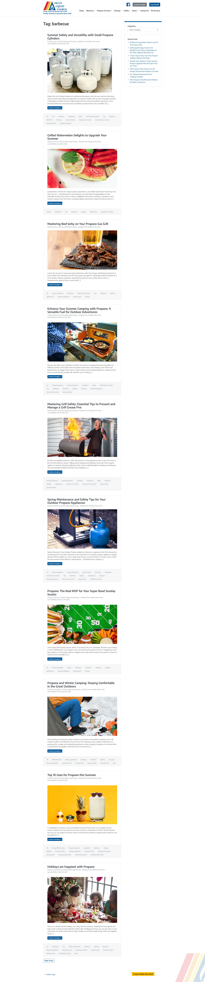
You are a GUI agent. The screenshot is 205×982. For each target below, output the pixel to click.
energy (106, 848)
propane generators (81, 950)
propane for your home (102, 120)
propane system (108, 950)
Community (55, 946)
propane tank (105, 763)
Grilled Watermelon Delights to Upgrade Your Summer (77, 136)
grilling (84, 212)
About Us (90, 11)
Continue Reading (54, 108)
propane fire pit (71, 120)
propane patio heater (65, 854)
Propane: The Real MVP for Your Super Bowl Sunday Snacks (81, 592)
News (134, 11)
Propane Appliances (57, 293)
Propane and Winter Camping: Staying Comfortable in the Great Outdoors (81, 684)
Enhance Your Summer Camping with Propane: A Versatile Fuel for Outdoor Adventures (79, 310)
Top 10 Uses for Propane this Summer (71, 775)
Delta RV (50, 120)
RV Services (155, 11)
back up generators (71, 759)
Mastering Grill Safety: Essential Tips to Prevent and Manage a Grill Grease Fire (81, 405)
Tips (104, 116)
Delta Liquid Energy (69, 41)
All (47, 116)
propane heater (86, 572)
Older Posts (49, 961)
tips (115, 763)
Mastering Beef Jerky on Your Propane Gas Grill (77, 224)
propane (59, 120)
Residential (71, 116)
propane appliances (64, 296)
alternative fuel (57, 759)
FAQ (53, 116)
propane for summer (85, 120)
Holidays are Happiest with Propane (70, 866)
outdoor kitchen (60, 851)
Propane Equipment (72, 385)
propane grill (77, 296)
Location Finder (140, 5)
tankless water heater (97, 854)
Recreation (61, 116)
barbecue (112, 116)
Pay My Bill (155, 5)
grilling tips (94, 212)
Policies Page (50, 974)
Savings (117, 11)
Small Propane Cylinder (92, 116)
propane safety (51, 123)
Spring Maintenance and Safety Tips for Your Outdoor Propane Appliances (76, 501)
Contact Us (144, 11)
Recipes (49, 212)
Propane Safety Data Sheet (143, 974)
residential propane (66, 123)
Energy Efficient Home (58, 848)
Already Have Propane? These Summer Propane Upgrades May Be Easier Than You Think (143, 63)
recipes (88, 296)
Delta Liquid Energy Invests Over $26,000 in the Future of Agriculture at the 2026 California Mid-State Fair (143, 50)
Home (81, 11)
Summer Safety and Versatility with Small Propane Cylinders (80, 36)
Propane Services (104, 11)
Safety (126, 11)
